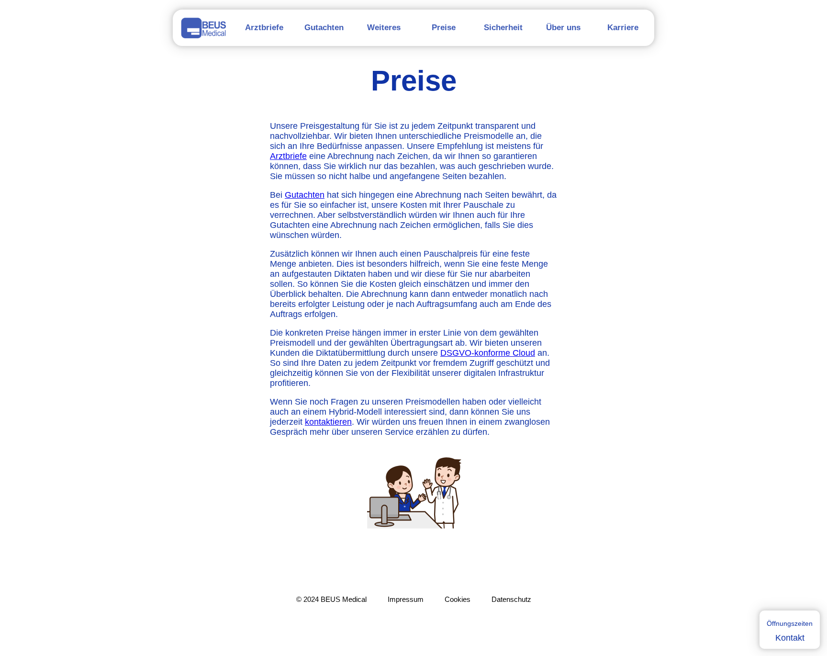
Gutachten (304, 195)
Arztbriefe (288, 156)
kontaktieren (328, 422)
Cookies (457, 599)
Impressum (406, 599)
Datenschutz (511, 599)
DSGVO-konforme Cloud (487, 353)
